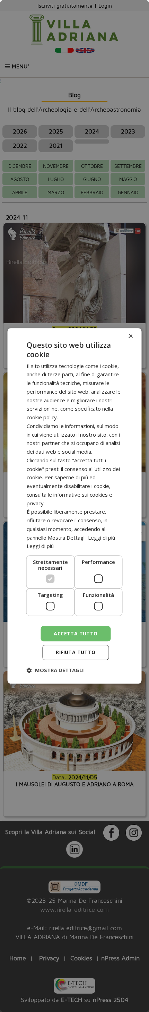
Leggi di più (40, 546)
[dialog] (74, 506)
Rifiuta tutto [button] (75, 652)
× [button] (130, 336)
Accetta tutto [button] (75, 633)
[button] (55, 670)
